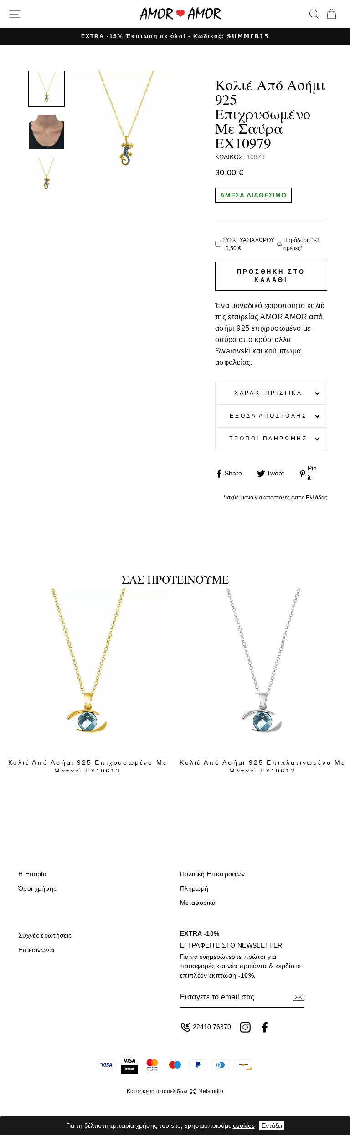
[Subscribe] (298, 997)
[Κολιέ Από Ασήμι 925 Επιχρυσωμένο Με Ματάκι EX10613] (87, 671)
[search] (314, 14)
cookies (244, 1125)
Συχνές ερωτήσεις (45, 935)
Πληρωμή (194, 888)
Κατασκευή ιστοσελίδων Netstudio (175, 1091)
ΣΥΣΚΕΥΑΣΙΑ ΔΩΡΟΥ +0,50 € (248, 244)
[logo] (180, 14)
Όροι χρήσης (37, 888)
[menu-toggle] (14, 14)
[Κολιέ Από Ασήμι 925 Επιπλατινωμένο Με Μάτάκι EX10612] (262, 671)
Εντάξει (272, 1125)
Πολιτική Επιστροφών (212, 874)
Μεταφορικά (198, 902)
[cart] (331, 14)
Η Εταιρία (32, 874)
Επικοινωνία (36, 950)
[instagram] (245, 1027)
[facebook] (264, 1027)
